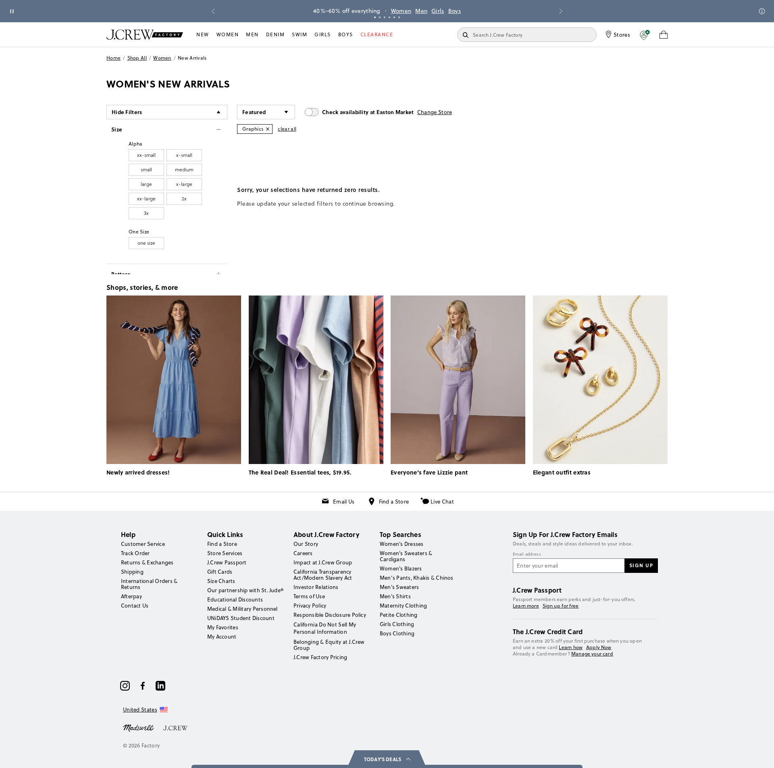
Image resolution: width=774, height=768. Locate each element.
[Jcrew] (175, 727)
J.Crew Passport (227, 562)
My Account (221, 636)
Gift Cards (219, 571)
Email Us (343, 501)
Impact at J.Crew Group (322, 562)
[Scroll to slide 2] (380, 17)
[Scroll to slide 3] (384, 17)
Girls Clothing (397, 624)
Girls (437, 11)
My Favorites (222, 627)
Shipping (132, 571)
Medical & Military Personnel (242, 608)
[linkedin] (160, 686)
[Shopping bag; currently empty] (663, 35)
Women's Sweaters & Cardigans (406, 556)
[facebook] (143, 686)
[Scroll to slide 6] (399, 17)
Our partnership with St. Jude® (245, 590)
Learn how (571, 647)
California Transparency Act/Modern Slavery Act (322, 574)
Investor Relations (315, 587)
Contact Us (134, 605)
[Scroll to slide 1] (375, 17)
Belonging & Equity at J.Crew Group (329, 644)
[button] (645, 35)
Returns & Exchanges (147, 562)
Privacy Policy (309, 605)
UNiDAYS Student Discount (241, 618)
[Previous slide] (213, 11)
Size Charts (221, 581)
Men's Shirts (395, 596)
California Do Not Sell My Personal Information (324, 628)
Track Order (135, 553)
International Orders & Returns (149, 584)
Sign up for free (561, 606)
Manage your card (592, 653)
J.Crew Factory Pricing (320, 657)
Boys (454, 11)
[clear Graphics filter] (267, 129)
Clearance (376, 34)
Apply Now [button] (599, 647)
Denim (275, 34)
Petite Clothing (399, 614)
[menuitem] (203, 35)
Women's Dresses (402, 543)
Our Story (305, 543)
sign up (641, 565)
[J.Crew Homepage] (144, 34)
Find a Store (394, 501)
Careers (303, 553)
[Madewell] (138, 727)
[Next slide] (561, 11)
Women (401, 11)
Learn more (526, 605)
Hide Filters (127, 112)
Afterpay (131, 596)
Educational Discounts (235, 599)
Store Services (224, 553)
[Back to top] (760, 754)
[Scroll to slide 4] (389, 17)
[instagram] (125, 686)
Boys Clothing (397, 633)
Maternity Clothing (403, 605)
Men (421, 11)
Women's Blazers (401, 568)
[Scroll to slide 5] (394, 17)
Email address (527, 554)
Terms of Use (309, 596)
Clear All (287, 128)
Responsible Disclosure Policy (329, 614)
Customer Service (143, 543)
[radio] (146, 155)
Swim (299, 34)
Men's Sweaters (399, 587)
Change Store (434, 112)
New (202, 34)
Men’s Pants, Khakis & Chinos (417, 577)
